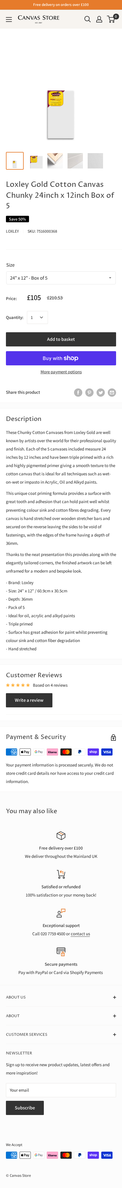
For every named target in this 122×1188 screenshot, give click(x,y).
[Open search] (87, 19)
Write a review (29, 700)
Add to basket (61, 339)
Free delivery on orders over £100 (61, 4)
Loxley (12, 231)
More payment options (61, 372)
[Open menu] (9, 19)
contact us (80, 933)
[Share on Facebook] (78, 392)
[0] (111, 19)
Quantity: (14, 317)
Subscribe (25, 1108)
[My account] (99, 19)
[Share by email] (112, 392)
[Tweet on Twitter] (101, 392)
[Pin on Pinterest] (89, 392)
